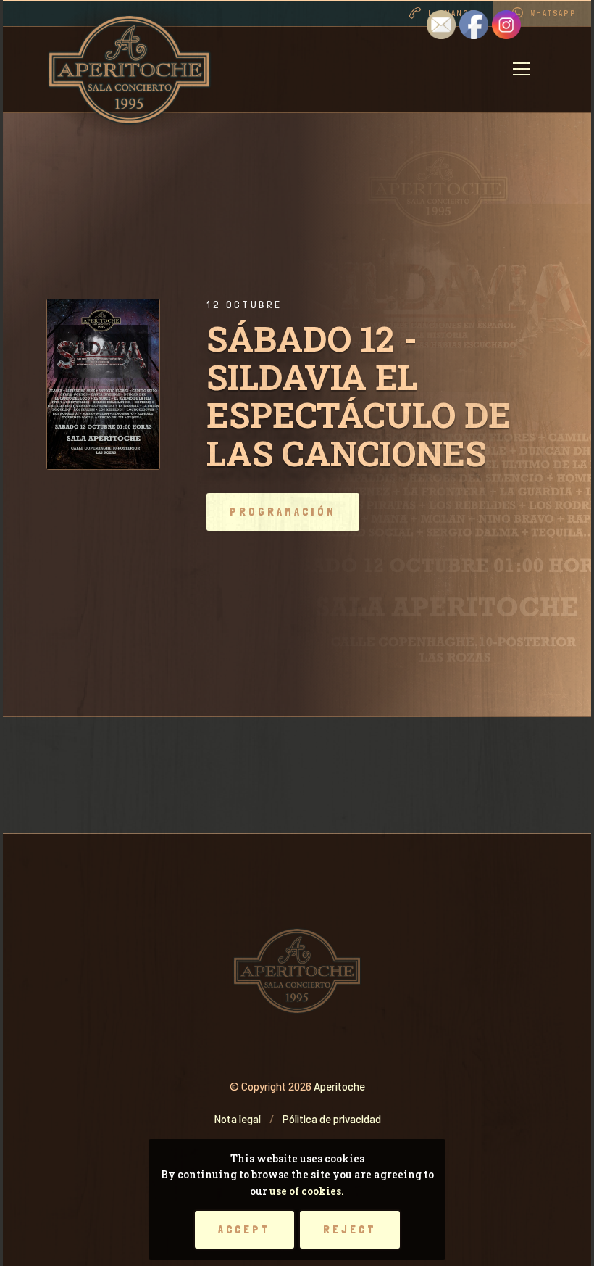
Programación (283, 511)
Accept (244, 1229)
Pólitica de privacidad (332, 1118)
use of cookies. (306, 1191)
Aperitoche (339, 1086)
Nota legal (237, 1118)
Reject (350, 1229)
